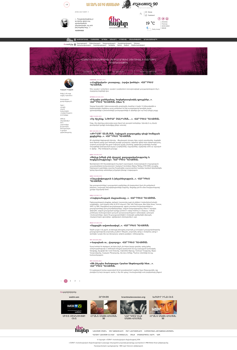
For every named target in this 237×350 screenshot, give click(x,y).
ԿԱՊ (158, 335)
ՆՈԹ (91, 116)
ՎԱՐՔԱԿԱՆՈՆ (122, 335)
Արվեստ (126, 45)
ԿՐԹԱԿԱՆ (123, 39)
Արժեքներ (112, 45)
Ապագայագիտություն (84, 45)
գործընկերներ (69, 292)
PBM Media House (152, 343)
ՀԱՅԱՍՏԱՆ (95, 39)
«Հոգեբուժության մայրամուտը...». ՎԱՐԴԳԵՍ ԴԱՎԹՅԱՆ (123, 198)
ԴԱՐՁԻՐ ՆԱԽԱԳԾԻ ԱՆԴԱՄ (148, 72)
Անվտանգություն (94, 43)
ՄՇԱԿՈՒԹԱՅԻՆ (135, 39)
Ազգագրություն (82, 43)
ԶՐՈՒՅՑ (92, 97)
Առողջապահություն (109, 43)
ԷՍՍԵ (91, 154)
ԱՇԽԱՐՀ (113, 39)
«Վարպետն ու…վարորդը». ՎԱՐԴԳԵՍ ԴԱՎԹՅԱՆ (119, 243)
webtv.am (74, 297)
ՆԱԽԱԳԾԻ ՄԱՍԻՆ (89, 72)
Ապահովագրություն (99, 45)
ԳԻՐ (91, 131)
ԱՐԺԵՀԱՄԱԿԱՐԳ (150, 39)
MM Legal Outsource (126, 346)
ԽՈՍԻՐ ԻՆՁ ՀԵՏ (163, 297)
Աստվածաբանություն (125, 43)
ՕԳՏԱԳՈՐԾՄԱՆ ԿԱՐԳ (145, 335)
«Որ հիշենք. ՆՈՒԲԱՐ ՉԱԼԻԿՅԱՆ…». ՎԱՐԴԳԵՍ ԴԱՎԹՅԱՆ (125, 119)
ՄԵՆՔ (132, 335)
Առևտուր (137, 43)
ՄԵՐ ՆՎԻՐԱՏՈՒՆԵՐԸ (134, 331)
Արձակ (119, 45)
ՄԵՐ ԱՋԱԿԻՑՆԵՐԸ (118, 72)
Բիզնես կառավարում (138, 45)
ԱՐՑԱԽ (104, 39)
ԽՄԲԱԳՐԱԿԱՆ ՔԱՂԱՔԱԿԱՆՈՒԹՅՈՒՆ (159, 331)
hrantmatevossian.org (133, 297)
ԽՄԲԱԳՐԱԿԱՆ (82, 39)
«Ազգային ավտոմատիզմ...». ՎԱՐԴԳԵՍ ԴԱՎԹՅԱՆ (119, 226)
